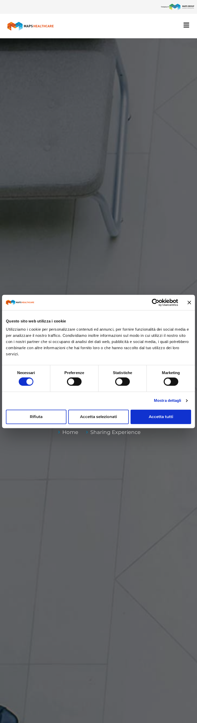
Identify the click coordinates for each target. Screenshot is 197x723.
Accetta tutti (161, 416)
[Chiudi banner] (189, 302)
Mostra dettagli (167, 400)
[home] (30, 26)
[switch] (74, 382)
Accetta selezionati (98, 416)
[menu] (186, 25)
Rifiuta (36, 416)
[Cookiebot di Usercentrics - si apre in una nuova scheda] (155, 302)
